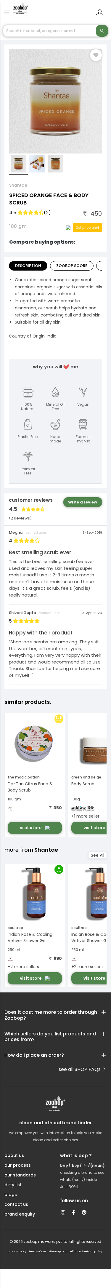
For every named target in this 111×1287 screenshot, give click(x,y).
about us (14, 1155)
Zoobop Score (71, 265)
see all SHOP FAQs (80, 1069)
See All (97, 855)
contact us (16, 1204)
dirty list (13, 1185)
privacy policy (17, 1251)
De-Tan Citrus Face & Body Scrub (30, 787)
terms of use (37, 1251)
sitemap (55, 1251)
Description (28, 265)
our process (17, 1165)
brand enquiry (19, 1214)
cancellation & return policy (82, 1251)
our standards (20, 1175)
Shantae (18, 185)
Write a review (82, 502)
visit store (31, 828)
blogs (10, 1195)
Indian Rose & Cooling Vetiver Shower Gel (30, 937)
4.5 (30, 212)
